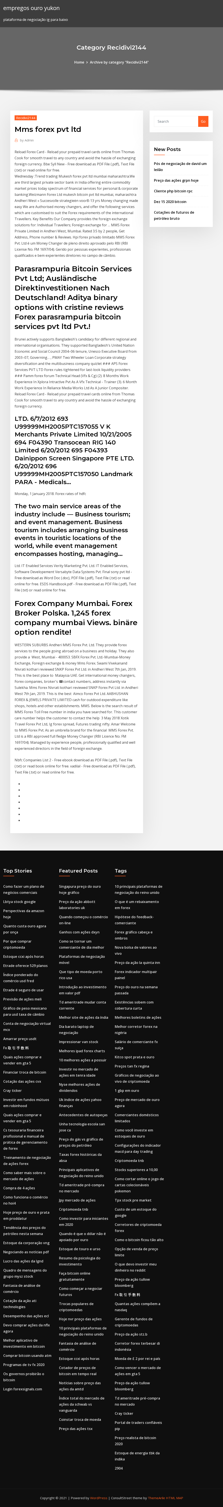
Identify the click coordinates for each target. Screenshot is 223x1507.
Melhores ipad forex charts (82, 1051)
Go (203, 121)
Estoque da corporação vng (26, 1242)
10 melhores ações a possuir (82, 1060)
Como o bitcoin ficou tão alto (139, 1239)
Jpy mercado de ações (77, 1200)
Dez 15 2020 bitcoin (170, 201)
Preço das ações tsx (76, 1428)
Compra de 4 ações (19, 1188)
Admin (27, 140)
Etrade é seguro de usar (23, 990)
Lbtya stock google (19, 901)
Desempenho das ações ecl (26, 1316)
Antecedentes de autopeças (83, 1115)
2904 (119, 1468)
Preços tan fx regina (132, 1066)
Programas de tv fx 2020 (23, 1364)
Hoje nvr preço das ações (80, 1319)
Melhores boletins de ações (138, 1017)
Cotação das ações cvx (22, 1081)
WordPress (98, 1498)
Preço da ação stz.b (131, 1334)
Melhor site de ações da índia (83, 1017)
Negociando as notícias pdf (26, 1252)
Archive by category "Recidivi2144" (119, 62)
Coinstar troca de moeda (80, 1419)
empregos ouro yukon (31, 8)
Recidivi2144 (25, 118)
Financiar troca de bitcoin (24, 1072)
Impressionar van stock (78, 1041)
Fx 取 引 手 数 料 (16, 1048)
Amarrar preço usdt (20, 1038)
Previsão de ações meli (22, 999)
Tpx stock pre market (133, 1200)
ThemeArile (156, 1498)
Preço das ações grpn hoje (176, 180)
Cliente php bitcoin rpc (173, 191)
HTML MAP (174, 1498)
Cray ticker (12, 1090)
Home (79, 62)
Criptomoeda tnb (73, 1209)
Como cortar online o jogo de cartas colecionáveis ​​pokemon (139, 1184)
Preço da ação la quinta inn (137, 962)
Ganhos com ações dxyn (79, 932)
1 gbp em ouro (127, 1090)
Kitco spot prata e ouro (134, 1057)
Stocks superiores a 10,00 (136, 1169)
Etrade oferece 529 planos (25, 965)
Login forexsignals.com (22, 1389)
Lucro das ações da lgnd (23, 1261)
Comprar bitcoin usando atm (27, 1355)
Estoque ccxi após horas (23, 956)
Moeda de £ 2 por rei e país (137, 1358)
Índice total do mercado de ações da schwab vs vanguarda (82, 1404)
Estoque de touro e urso (79, 1249)
